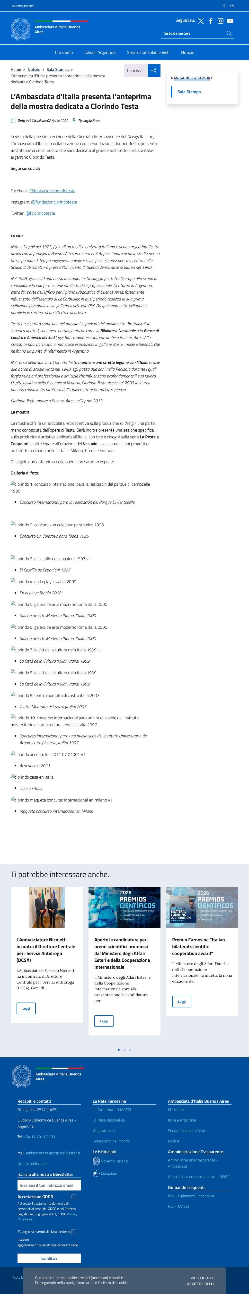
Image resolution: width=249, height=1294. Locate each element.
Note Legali (25, 1219)
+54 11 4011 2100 (39, 1136)
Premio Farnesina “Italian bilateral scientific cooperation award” (198, 946)
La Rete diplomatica (109, 1120)
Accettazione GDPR (35, 1196)
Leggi (29, 1008)
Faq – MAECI (178, 1206)
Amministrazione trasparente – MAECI (199, 1176)
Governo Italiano (22, 5)
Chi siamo (176, 1109)
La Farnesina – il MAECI (112, 1109)
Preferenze (202, 1278)
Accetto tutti (200, 1283)
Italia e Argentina (182, 1120)
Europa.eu (108, 1173)
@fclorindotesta (40, 213)
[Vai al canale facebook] (209, 20)
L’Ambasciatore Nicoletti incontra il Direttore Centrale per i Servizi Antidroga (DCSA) (46, 950)
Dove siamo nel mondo (111, 1141)
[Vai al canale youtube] (229, 20)
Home (16, 69)
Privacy (72, 1214)
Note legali (21, 1277)
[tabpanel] (47, 966)
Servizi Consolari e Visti (186, 1130)
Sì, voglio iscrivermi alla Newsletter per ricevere (45, 1232)
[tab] (119, 1050)
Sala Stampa (58, 69)
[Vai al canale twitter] (200, 20)
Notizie (34, 69)
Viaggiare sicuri (104, 1130)
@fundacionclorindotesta (52, 190)
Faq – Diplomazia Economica (191, 1196)
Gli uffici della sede (32, 1163)
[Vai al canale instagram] (219, 20)
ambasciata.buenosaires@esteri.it (53, 1153)
